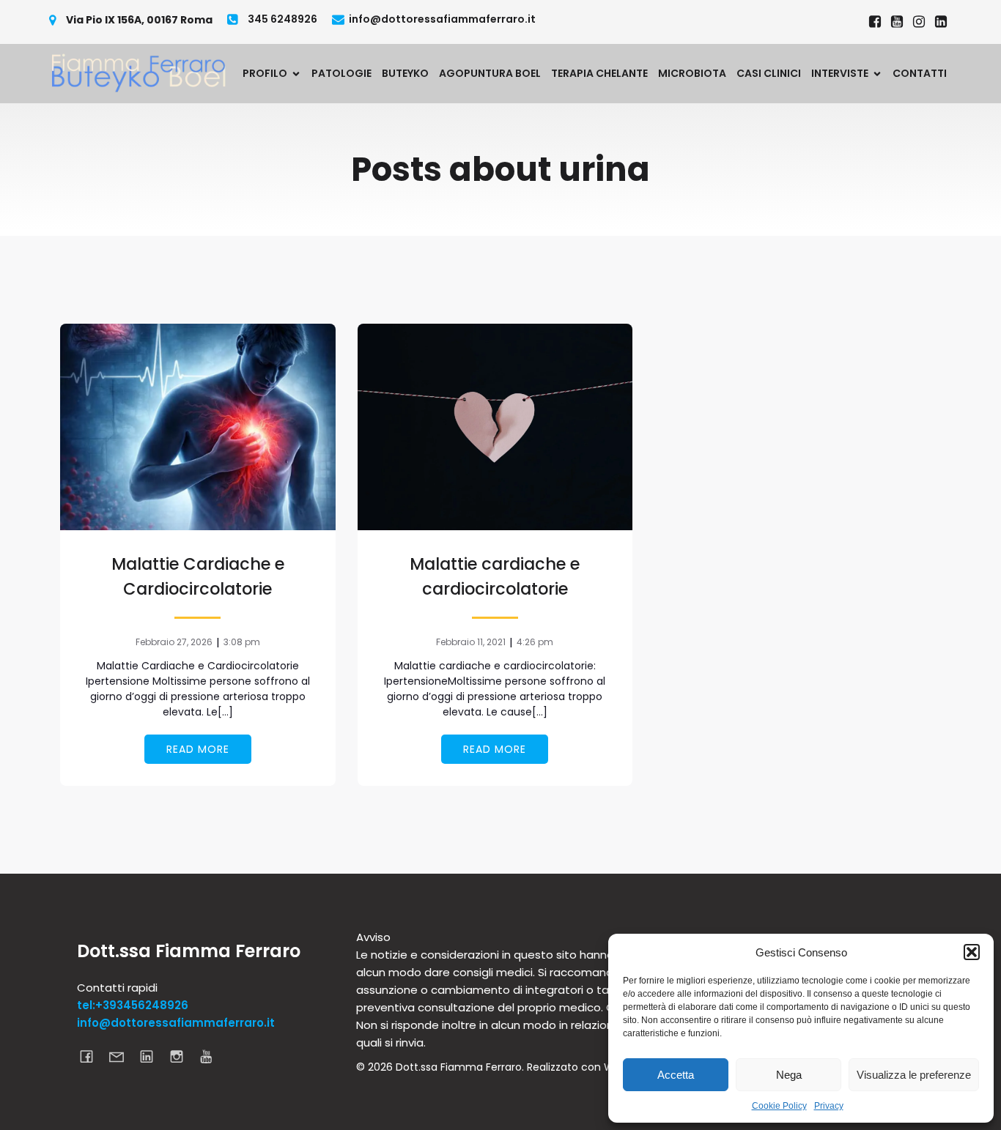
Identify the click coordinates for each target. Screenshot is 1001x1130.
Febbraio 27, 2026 (174, 642)
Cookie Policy (779, 1106)
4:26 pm (535, 642)
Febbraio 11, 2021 (471, 642)
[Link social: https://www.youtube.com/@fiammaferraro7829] (897, 22)
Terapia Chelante (599, 73)
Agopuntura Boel (490, 73)
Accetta (675, 1074)
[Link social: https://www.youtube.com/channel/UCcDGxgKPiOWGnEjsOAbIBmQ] (212, 1056)
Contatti (920, 73)
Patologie (341, 73)
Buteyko (405, 73)
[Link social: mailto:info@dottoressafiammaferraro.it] (122, 1056)
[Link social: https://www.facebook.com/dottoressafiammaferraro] (875, 22)
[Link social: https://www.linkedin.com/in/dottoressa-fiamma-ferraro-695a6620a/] (941, 22)
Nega (789, 1074)
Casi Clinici (768, 73)
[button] (971, 952)
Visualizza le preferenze (914, 1074)
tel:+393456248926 (132, 1005)
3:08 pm (242, 642)
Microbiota (692, 73)
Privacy (828, 1106)
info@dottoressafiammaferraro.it (176, 1022)
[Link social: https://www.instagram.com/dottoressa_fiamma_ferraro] (919, 22)
